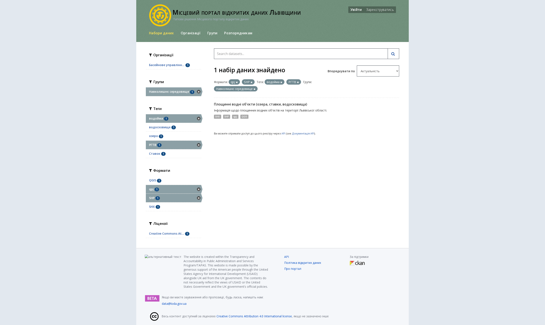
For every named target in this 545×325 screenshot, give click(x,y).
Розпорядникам (238, 33)
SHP (226, 116)
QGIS (244, 116)
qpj (235, 116)
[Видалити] (237, 82)
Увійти (356, 9)
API (283, 133)
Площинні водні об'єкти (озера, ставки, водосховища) (260, 104)
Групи (212, 33)
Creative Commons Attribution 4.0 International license (254, 316)
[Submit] (393, 53)
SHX (217, 116)
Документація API (303, 133)
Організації (191, 33)
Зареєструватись (380, 9)
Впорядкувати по (342, 71)
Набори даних (161, 33)
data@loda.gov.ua (174, 304)
